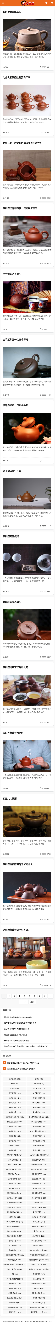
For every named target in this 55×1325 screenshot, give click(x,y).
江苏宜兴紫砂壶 (38, 1241)
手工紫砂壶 (39, 1088)
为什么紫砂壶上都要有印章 (16, 77)
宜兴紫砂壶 (39, 1188)
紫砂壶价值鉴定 (14, 1298)
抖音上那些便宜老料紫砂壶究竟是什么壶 (20, 1023)
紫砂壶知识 (14, 1174)
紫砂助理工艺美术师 (39, 1255)
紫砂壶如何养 (39, 1160)
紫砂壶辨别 (15, 1141)
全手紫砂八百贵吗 (12, 274)
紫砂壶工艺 (15, 1241)
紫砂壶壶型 (15, 1079)
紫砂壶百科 (15, 1288)
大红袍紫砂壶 (14, 1160)
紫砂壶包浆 (15, 1103)
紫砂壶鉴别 (15, 1131)
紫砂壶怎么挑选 (38, 1207)
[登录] (46, 3)
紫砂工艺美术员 (38, 1265)
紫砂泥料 (39, 1084)
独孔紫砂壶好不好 (12, 471)
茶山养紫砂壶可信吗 (13, 733)
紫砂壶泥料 (39, 1141)
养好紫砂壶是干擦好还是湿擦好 (16, 1041)
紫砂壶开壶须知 (11, 536)
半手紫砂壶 (15, 1246)
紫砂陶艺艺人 (14, 1260)
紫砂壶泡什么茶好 (15, 1222)
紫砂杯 (39, 1203)
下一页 (23, 1002)
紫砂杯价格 (39, 1298)
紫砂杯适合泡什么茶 (39, 1307)
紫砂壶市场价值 (38, 1293)
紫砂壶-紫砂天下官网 (10, 1322)
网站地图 (33, 1322)
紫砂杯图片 (15, 1312)
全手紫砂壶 (39, 1093)
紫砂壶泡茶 (39, 1222)
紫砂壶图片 (39, 1274)
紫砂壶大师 (38, 1103)
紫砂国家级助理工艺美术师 (14, 1265)
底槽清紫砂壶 (14, 1188)
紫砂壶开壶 (15, 1136)
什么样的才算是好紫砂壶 (39, 1155)
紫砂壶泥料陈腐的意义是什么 (18, 864)
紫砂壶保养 (39, 1107)
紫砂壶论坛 (39, 1150)
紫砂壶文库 (38, 1288)
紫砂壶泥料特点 (14, 1127)
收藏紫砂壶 (38, 1146)
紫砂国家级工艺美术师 (39, 1260)
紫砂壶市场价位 (38, 1198)
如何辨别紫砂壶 (14, 1203)
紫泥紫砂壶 (39, 1112)
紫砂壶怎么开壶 (38, 1193)
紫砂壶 (39, 1231)
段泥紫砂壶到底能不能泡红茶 (15, 1035)
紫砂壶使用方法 (39, 1217)
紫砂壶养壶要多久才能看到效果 (16, 1029)
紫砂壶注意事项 (14, 1155)
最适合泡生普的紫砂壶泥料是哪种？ (18, 1017)
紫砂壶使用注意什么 (38, 1169)
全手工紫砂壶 (14, 1165)
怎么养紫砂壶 (14, 1179)
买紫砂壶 (14, 1088)
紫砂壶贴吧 (38, 1279)
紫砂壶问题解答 (38, 1284)
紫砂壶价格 (39, 1136)
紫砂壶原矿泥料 (38, 1165)
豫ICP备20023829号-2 (44, 1322)
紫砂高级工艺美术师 (15, 1255)
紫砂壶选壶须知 (14, 1122)
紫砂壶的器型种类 (15, 1279)
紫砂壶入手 (15, 1184)
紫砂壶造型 (39, 1212)
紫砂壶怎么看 (39, 1184)
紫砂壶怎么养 (39, 1179)
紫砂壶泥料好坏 (14, 1193)
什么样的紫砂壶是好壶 (39, 1117)
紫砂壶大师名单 (15, 1198)
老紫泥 (15, 1084)
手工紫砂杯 (14, 1303)
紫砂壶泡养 (15, 1107)
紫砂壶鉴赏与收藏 (15, 1212)
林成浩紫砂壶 (39, 1246)
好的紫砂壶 (15, 1217)
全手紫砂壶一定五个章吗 (15, 339)
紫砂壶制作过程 (39, 1226)
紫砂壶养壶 (15, 1098)
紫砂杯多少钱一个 (39, 1312)
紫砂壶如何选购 (14, 1207)
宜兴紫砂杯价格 (15, 1307)
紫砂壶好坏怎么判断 (15, 1117)
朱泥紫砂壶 (15, 1093)
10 (51, 996)
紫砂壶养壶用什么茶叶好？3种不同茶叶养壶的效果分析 (26, 1046)
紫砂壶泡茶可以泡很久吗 (15, 667)
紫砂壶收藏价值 (14, 1236)
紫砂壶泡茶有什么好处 (14, 1169)
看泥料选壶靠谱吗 (12, 602)
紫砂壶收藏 (15, 1150)
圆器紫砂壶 (15, 1250)
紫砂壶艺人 (14, 1146)
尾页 (32, 1002)
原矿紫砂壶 (38, 1236)
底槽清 (39, 1079)
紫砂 (15, 1274)
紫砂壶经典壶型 (14, 1231)
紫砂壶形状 (39, 1098)
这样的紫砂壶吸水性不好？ (16, 930)
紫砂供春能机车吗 (12, 12)
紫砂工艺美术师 (14, 1269)
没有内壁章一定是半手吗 (15, 405)
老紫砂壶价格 (14, 1293)
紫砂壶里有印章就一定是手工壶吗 (20, 208)
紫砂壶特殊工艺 (38, 1174)
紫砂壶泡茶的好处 (15, 1226)
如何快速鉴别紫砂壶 (39, 1131)
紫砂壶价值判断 (38, 1122)
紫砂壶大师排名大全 (38, 1250)
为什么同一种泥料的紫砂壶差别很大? (22, 143)
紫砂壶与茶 (39, 1127)
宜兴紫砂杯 (39, 1303)
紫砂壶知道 (15, 1284)
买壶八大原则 (10, 798)
